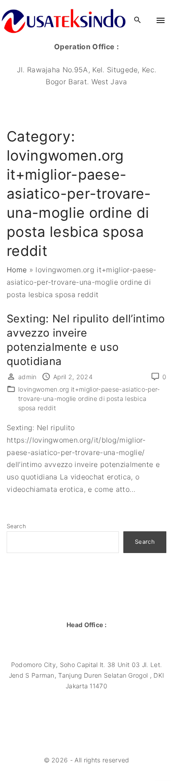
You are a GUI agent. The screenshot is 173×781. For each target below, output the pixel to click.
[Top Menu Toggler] (160, 20)
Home (17, 269)
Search (16, 526)
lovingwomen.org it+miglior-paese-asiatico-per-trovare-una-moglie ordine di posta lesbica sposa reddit (89, 398)
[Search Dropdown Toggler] (137, 20)
